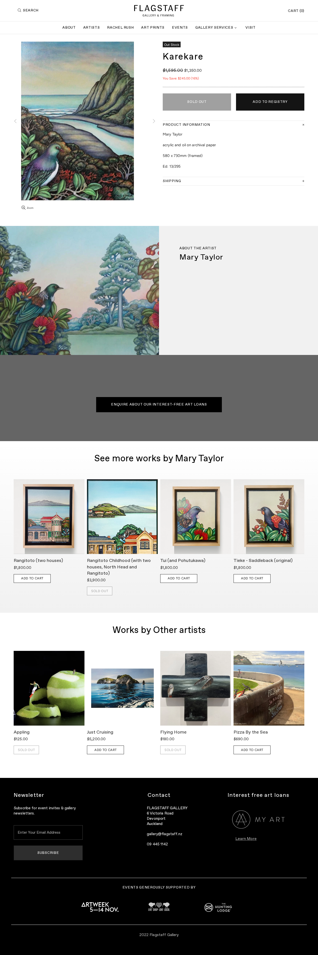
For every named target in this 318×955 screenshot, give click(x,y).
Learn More (246, 839)
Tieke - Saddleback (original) (263, 560)
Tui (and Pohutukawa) (182, 560)
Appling (22, 732)
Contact (159, 795)
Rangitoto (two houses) (38, 560)
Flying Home (173, 732)
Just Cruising (100, 732)
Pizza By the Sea (251, 732)
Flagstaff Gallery (159, 11)
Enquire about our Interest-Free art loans (159, 404)
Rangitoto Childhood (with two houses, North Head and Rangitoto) (119, 566)
